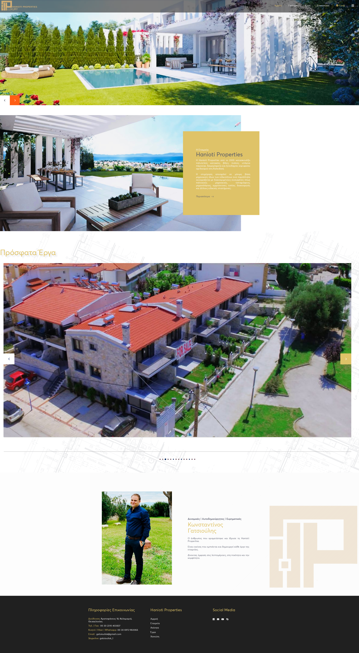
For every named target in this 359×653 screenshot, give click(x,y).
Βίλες (8, 442)
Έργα (153, 632)
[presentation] (9, 358)
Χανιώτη (154, 636)
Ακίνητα (154, 628)
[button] (160, 459)
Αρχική (154, 619)
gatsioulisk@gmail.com (108, 634)
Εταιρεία (155, 623)
